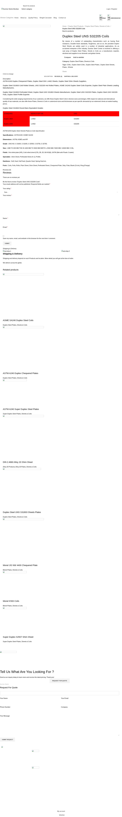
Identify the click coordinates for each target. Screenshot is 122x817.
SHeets (70, 67)
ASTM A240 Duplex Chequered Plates (20, 373)
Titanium (65, 801)
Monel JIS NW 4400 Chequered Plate (20, 565)
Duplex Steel (66, 769)
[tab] (48, 76)
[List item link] (15, 772)
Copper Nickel (67, 765)
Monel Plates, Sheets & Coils (13, 570)
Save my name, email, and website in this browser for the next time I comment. (29, 238)
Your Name (4, 698)
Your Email (64, 698)
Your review (7, 195)
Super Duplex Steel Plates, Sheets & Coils (17, 414)
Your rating (7, 188)
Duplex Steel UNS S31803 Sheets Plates (22, 512)
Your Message (5, 716)
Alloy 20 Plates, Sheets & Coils (26, 467)
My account (107, 751)
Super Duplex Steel (69, 797)
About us (86, 754)
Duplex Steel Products (76, 26)
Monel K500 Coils (11, 601)
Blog (84, 765)
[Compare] (5, 316)
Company (64, 707)
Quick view (10, 316)
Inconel (64, 776)
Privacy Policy (108, 762)
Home (64, 26)
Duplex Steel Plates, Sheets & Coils (97, 26)
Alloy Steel (66, 754)
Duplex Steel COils (78, 65)
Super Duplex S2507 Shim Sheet (18, 637)
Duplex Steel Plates (92, 65)
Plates (64, 67)
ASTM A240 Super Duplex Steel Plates (21, 409)
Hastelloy (65, 772)
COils (69, 65)
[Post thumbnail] (35, 756)
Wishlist (105, 754)
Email (5, 227)
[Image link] (10, 747)
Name (5, 218)
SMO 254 (65, 790)
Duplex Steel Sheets (107, 65)
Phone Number (5, 707)
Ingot (64, 779)
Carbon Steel (66, 762)
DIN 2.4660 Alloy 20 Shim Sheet (18, 462)
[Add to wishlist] (15, 316)
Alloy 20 (65, 751)
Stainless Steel (67, 794)
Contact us (86, 769)
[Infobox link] (61, 10)
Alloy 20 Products (9, 467)
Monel (64, 783)
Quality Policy (87, 758)
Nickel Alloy (66, 786)
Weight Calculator (89, 762)
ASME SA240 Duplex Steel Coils (18, 320)
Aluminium (66, 758)
